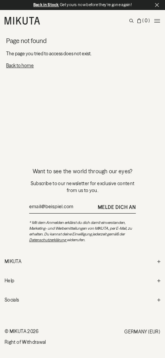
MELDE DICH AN (117, 207)
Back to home (20, 65)
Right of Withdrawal (25, 342)
